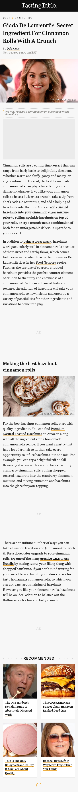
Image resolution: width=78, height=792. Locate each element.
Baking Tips (23, 18)
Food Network (46, 262)
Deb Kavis (13, 48)
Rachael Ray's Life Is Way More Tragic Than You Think (57, 765)
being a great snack (37, 241)
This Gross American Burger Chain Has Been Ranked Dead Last (58, 706)
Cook (7, 18)
